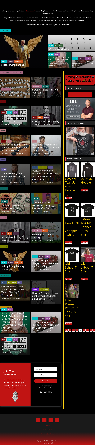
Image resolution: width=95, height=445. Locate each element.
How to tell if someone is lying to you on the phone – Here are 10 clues (45, 147)
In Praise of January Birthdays (58, 49)
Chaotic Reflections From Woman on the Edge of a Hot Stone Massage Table (14, 147)
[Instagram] (57, 420)
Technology (42, 167)
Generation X (30, 11)
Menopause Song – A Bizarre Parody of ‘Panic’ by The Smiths (13, 118)
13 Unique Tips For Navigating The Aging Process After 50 (43, 205)
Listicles (45, 86)
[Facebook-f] (38, 420)
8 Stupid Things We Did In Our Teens (45, 91)
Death (35, 167)
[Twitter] (44, 420)
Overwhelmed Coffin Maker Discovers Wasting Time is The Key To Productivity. (45, 175)
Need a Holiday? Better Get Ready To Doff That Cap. (13, 176)
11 (91, 330)
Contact (47, 426)
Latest (4, 61)
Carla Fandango (17, 96)
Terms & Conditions (47, 434)
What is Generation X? (12, 92)
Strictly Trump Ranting (12, 64)
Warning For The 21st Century (43, 236)
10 (87, 330)
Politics (10, 61)
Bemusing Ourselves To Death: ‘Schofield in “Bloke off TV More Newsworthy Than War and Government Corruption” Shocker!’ (59, 62)
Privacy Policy (47, 430)
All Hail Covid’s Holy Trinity (45, 121)
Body (3, 112)
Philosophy (58, 46)
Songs (57, 55)
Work (4, 170)
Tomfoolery (18, 61)
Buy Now (68, 198)
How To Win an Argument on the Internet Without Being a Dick (45, 295)
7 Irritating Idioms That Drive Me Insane (13, 207)
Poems (40, 118)
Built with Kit (46, 392)
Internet (35, 289)
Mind (9, 141)
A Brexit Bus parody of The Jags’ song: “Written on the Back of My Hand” (83, 64)
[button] (47, 2)
